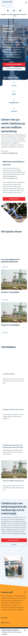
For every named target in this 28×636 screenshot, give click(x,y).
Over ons (14, 545)
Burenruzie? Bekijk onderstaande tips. (13, 481)
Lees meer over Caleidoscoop (14, 69)
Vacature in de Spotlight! (10, 325)
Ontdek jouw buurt (14, 199)
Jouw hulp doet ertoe (9, 374)
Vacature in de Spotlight (10, 292)
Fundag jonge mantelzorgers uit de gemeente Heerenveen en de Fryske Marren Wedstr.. (13, 452)
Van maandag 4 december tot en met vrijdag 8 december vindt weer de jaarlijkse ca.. (13, 417)
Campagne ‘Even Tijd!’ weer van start (13, 409)
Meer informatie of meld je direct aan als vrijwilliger (12, 632)
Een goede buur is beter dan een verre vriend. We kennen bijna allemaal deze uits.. (13, 488)
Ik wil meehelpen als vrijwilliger (14, 64)
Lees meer (5, 267)
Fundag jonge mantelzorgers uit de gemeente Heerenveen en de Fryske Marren (13, 447)
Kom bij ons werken (13, 540)
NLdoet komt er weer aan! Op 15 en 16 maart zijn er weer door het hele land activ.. (13, 381)
